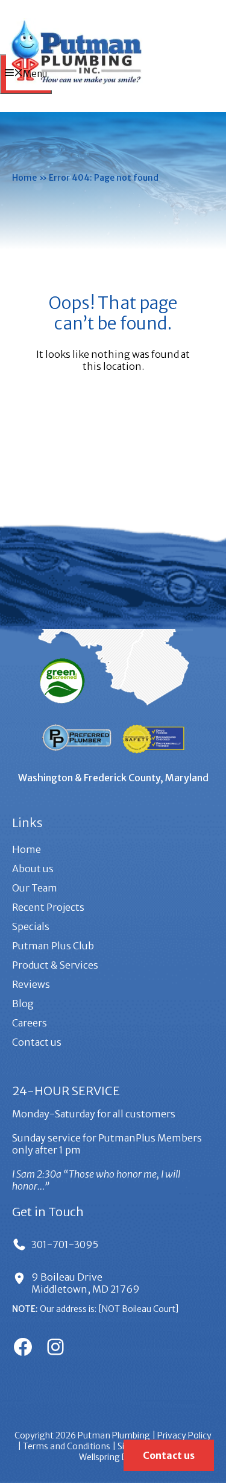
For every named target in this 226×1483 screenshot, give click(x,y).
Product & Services (55, 965)
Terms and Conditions (66, 1446)
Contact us (36, 1042)
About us (33, 869)
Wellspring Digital (113, 1457)
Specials (30, 926)
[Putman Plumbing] (76, 87)
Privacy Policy (184, 1435)
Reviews (31, 984)
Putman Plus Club (53, 946)
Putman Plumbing (114, 1435)
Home (24, 177)
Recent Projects (48, 907)
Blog (23, 1004)
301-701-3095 (64, 1244)
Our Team (34, 888)
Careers (29, 1023)
